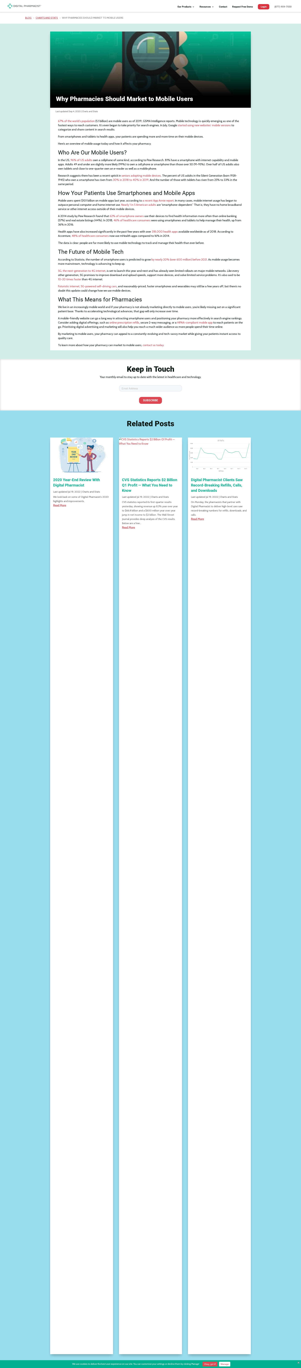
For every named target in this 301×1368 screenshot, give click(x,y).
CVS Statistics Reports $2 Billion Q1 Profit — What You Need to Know (149, 485)
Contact (223, 7)
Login (264, 6)
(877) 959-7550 (283, 7)
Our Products (184, 7)
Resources (205, 7)
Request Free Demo (242, 7)
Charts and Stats (90, 111)
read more (59, 505)
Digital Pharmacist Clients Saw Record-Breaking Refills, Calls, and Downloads (217, 485)
